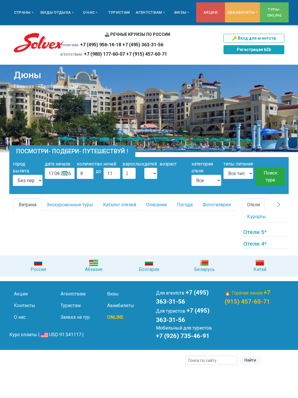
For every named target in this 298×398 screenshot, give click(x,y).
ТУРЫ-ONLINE (274, 12)
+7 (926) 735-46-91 (183, 335)
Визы (180, 12)
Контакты (24, 305)
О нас (89, 12)
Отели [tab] (253, 204)
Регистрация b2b (254, 49)
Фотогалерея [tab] (217, 204)
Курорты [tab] (256, 216)
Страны (22, 12)
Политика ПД (102, 360)
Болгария (52, 86)
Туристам (119, 12)
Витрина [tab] (27, 204)
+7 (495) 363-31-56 (142, 44)
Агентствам (149, 12)
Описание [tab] (156, 204)
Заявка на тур (75, 317)
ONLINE (115, 317)
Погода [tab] (185, 204)
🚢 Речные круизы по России (137, 34)
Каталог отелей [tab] (119, 204)
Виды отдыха (55, 12)
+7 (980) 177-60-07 (104, 54)
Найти (250, 360)
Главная (24, 86)
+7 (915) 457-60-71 (146, 54)
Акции (210, 12)
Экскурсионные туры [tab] (69, 204)
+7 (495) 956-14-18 (100, 44)
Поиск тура (270, 176)
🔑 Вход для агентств (254, 38)
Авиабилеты (241, 12)
